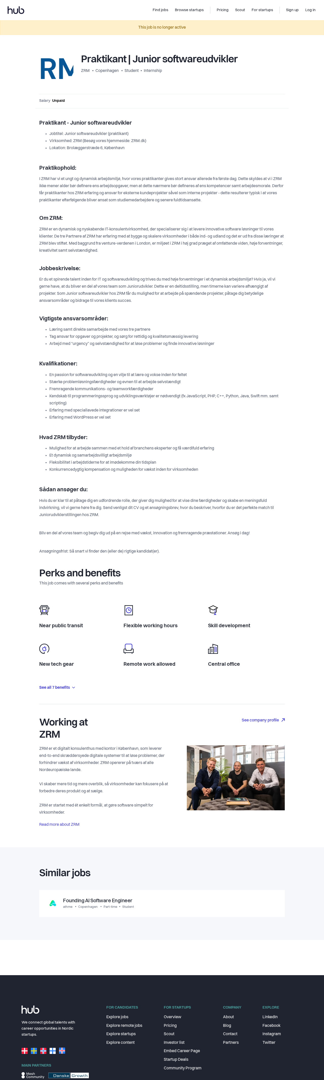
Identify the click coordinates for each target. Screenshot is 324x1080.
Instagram (271, 1034)
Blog (227, 1026)
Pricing (170, 1026)
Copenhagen (107, 71)
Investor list (174, 1043)
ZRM (85, 71)
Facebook (271, 1026)
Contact (230, 1034)
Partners (231, 1043)
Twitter (268, 1043)
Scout (169, 1034)
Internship (153, 71)
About (228, 1017)
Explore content (120, 1043)
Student (132, 71)
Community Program (182, 1068)
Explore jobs (117, 1017)
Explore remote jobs (124, 1026)
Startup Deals (176, 1060)
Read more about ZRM (59, 825)
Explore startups (121, 1034)
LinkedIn (270, 1017)
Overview (172, 1017)
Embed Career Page (182, 1051)
